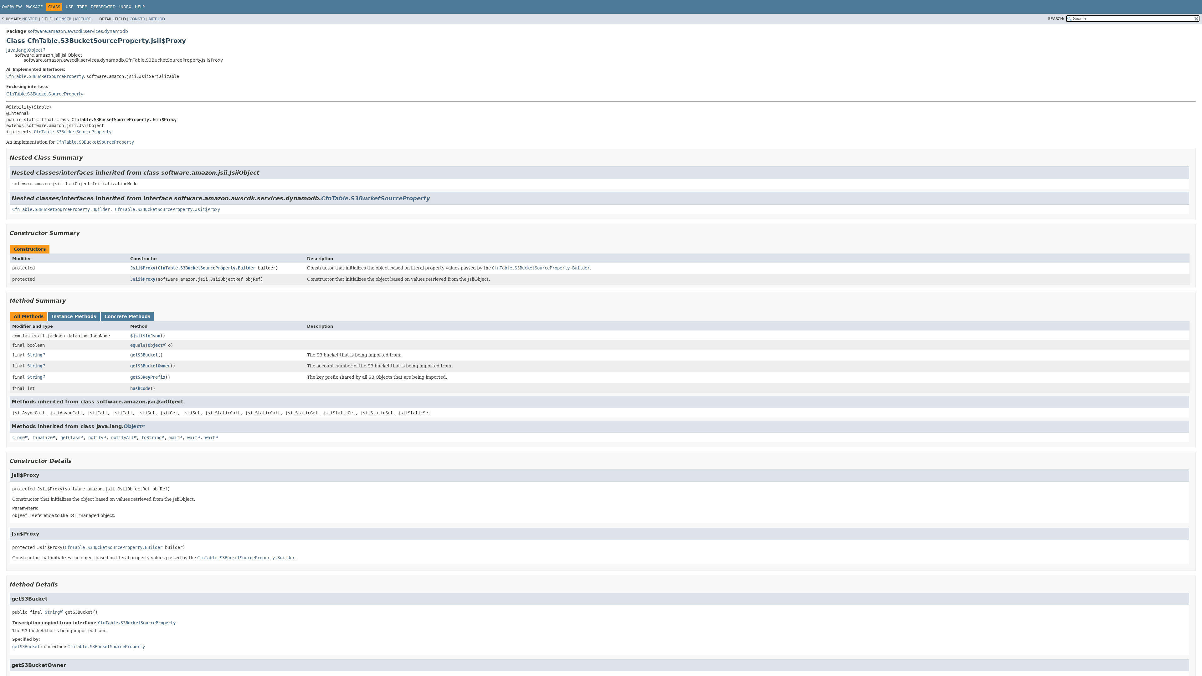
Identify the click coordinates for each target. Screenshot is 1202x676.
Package (34, 7)
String (34, 354)
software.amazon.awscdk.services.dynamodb (78, 31)
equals (137, 345)
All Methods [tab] (29, 316)
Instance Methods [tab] (74, 316)
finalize (43, 437)
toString (151, 437)
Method (83, 19)
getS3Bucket (144, 354)
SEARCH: (1056, 19)
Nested (30, 19)
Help (140, 7)
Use (70, 7)
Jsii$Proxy (142, 267)
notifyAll (122, 437)
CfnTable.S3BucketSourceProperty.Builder (61, 209)
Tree (82, 7)
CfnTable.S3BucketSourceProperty (45, 76)
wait (174, 437)
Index (125, 7)
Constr (63, 19)
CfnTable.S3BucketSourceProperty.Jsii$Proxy (167, 209)
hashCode (140, 388)
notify (95, 437)
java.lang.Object (24, 50)
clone (18, 437)
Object (155, 345)
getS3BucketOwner (150, 365)
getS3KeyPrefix (147, 377)
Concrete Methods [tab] (127, 316)
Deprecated (103, 7)
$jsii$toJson (145, 335)
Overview (12, 7)
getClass (70, 437)
